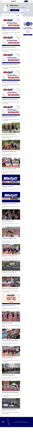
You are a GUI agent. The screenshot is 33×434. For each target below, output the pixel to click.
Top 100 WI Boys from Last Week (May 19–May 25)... (9, 203)
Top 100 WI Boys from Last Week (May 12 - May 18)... (9, 238)
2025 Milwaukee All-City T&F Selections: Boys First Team (10, 99)
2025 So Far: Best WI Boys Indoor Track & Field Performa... (10, 340)
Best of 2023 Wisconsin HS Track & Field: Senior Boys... (10, 409)
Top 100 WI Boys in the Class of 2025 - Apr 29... (8, 305)
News (17, 15)
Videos (12, 15)
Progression (7, 15)
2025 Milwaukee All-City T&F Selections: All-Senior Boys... (10, 64)
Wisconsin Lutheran (13, 7)
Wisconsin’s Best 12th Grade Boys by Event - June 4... (9, 134)
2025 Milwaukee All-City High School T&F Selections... (9, 116)
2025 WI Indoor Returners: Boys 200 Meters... (8, 375)
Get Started (28, 34)
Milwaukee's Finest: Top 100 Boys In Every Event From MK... (10, 288)
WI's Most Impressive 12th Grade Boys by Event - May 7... (10, 255)
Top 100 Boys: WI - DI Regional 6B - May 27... (8, 186)
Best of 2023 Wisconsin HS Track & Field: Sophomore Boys (10, 392)
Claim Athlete (15, 10)
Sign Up (26, 1)
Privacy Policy (20, 421)
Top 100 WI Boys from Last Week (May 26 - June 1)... (9, 151)
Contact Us (16, 421)
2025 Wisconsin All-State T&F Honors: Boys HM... (9, 47)
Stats (3, 15)
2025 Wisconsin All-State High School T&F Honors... (9, 29)
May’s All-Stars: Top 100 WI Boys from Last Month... (9, 168)
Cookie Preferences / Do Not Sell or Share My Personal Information (21, 422)
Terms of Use (25, 421)
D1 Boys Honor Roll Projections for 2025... (8, 357)
